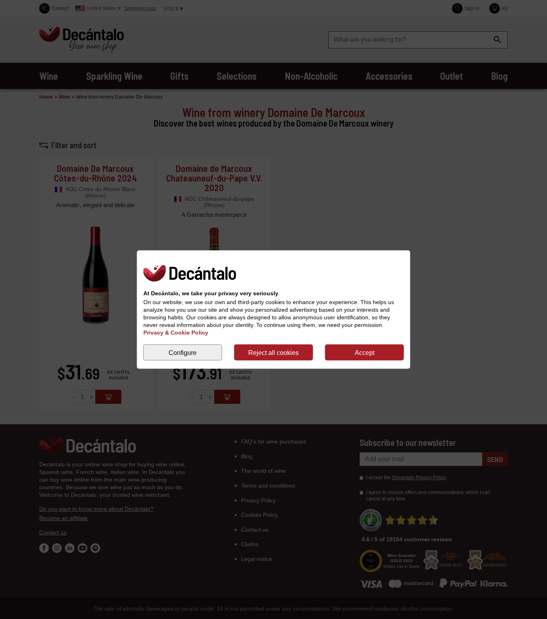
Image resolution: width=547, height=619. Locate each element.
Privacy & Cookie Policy (175, 332)
